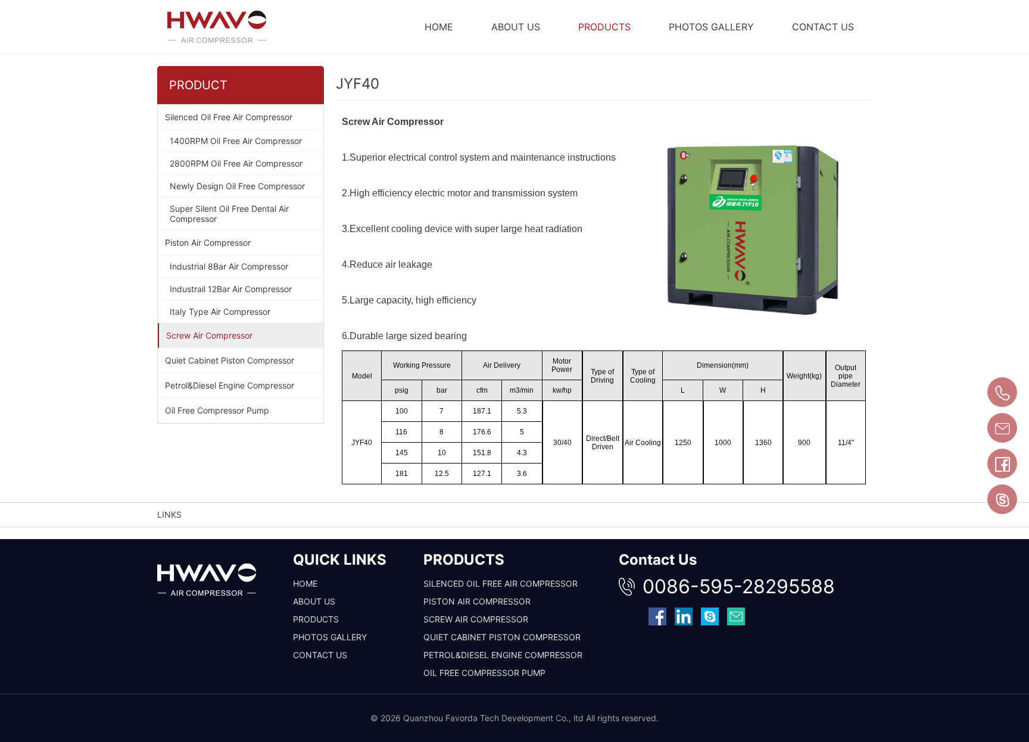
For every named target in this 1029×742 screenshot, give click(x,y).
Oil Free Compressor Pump (217, 410)
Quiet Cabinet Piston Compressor (229, 360)
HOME (439, 27)
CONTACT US (823, 27)
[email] (736, 616)
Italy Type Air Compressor (220, 311)
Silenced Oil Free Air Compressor (228, 117)
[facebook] (657, 616)
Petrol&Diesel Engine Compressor (229, 385)
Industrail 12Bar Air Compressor (231, 289)
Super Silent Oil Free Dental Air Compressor (229, 213)
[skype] (710, 616)
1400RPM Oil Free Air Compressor (236, 141)
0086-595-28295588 (739, 586)
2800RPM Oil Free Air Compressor (236, 163)
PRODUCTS (604, 27)
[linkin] (684, 616)
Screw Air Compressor (209, 335)
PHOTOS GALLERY (711, 27)
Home (305, 583)
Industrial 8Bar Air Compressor (229, 266)
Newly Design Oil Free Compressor (237, 186)
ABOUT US (515, 27)
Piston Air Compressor (208, 242)
